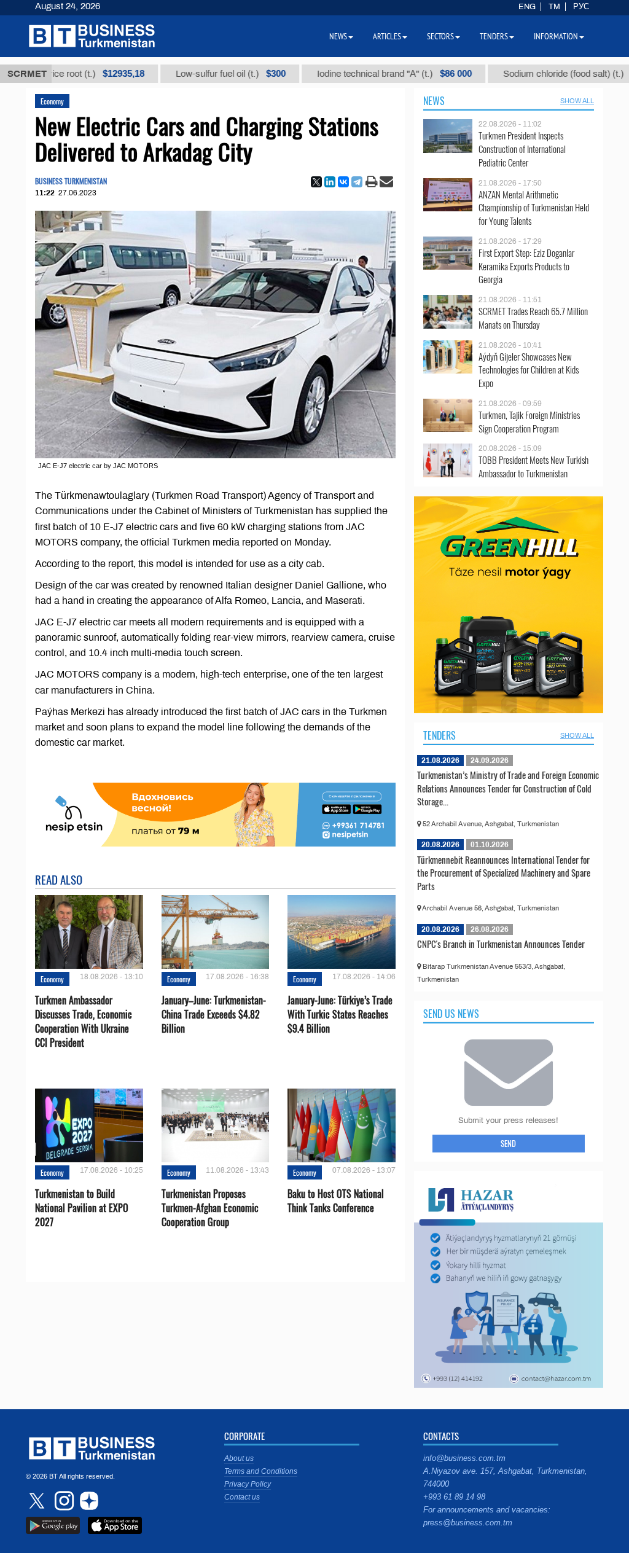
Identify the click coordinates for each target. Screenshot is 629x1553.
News (434, 100)
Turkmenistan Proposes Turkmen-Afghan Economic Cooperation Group (210, 1208)
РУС (581, 6)
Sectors (440, 36)
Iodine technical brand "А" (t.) (361, 74)
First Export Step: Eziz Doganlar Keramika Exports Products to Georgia (526, 266)
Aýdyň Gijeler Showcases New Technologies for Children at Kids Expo (529, 370)
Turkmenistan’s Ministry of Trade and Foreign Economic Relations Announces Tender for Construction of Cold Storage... (508, 788)
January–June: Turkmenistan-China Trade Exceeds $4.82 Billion (214, 1014)
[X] (316, 181)
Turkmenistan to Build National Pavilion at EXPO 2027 (81, 1208)
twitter (38, 1500)
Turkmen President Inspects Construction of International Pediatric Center (522, 149)
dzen (87, 1500)
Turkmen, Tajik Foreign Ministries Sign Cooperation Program (529, 422)
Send (508, 1143)
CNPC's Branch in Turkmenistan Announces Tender (501, 943)
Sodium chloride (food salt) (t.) (541, 74)
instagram (62, 1500)
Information (556, 36)
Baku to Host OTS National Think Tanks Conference (335, 1201)
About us (239, 1458)
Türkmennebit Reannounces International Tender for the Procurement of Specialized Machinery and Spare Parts (503, 873)
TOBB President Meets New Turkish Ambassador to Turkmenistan (533, 466)
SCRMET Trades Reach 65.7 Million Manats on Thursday (533, 318)
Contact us (242, 1497)
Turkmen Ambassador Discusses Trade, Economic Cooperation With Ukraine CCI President (83, 1021)
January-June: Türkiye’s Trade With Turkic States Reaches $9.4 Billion (340, 1014)
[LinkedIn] (329, 181)
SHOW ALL (577, 100)
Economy (52, 101)
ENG (527, 6)
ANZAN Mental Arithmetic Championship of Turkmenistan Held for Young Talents (534, 208)
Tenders (439, 735)
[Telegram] (356, 181)
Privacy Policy (247, 1484)
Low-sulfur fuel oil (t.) (197, 74)
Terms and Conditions (260, 1471)
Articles (387, 36)
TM (554, 6)
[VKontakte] (343, 181)
